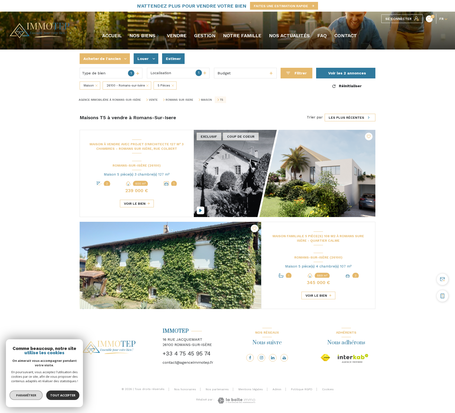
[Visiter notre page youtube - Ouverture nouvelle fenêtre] (284, 358)
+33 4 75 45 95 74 (186, 353)
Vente (153, 99)
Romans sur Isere (179, 99)
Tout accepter (62, 395)
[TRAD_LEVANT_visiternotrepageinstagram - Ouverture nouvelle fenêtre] (261, 358)
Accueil (112, 35)
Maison (206, 99)
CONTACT (345, 35)
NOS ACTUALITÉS (289, 35)
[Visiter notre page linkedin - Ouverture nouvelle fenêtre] (273, 358)
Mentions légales (250, 389)
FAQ (322, 35)
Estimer (173, 58)
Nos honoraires (185, 389)
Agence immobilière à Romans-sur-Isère (110, 99)
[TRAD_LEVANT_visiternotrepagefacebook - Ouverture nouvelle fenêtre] (250, 358)
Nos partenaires (217, 389)
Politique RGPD (301, 389)
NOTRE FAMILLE (242, 35)
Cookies (328, 389)
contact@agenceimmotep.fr (188, 362)
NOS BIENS (142, 35)
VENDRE (177, 35)
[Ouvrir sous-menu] (158, 35)
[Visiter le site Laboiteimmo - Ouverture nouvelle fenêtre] (236, 401)
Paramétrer (26, 395)
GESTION (204, 35)
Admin (277, 389)
